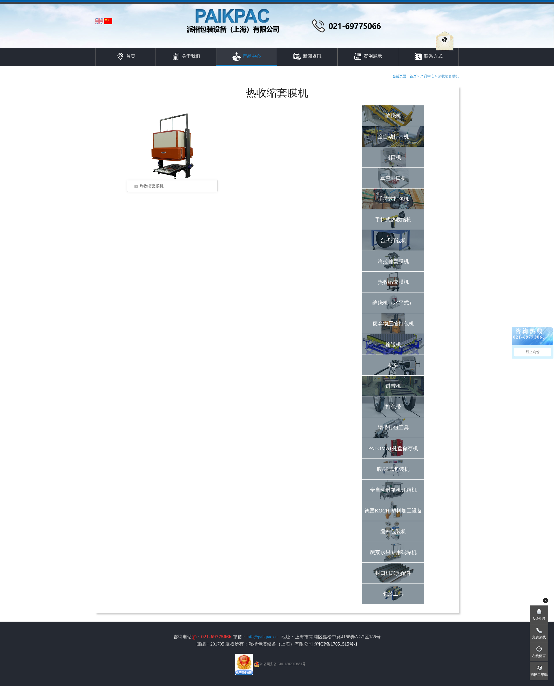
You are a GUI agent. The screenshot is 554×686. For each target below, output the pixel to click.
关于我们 (191, 56)
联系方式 (433, 56)
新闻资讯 (312, 56)
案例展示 (373, 56)
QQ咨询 (539, 618)
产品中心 (251, 56)
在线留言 (539, 656)
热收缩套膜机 (151, 186)
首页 (130, 56)
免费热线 (539, 637)
